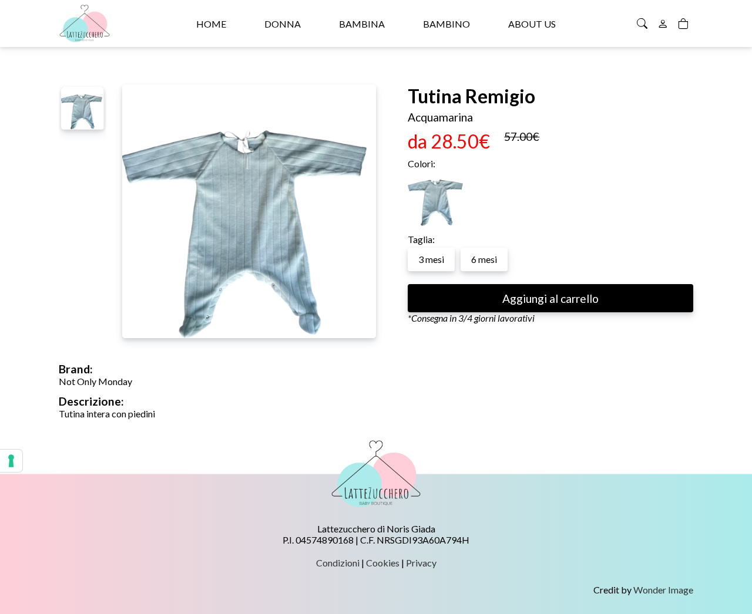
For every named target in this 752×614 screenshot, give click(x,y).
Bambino (446, 23)
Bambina (362, 23)
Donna (282, 23)
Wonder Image (663, 589)
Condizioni (338, 562)
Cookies (383, 562)
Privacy (421, 562)
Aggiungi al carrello (550, 298)
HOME (211, 23)
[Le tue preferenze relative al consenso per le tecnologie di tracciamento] (11, 461)
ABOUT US (532, 23)
